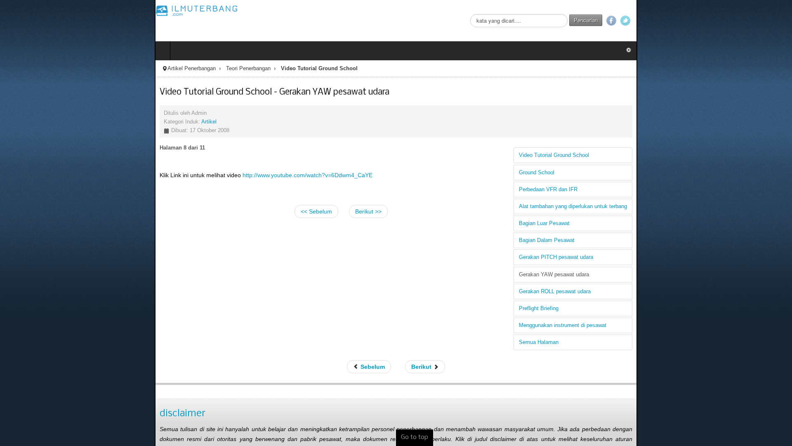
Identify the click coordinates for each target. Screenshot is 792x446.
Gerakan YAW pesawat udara (709, 275)
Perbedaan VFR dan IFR (703, 189)
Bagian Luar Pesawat (699, 223)
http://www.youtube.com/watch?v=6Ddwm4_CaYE (153, 175)
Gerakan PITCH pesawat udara (711, 257)
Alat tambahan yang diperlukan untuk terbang (728, 206)
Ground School (691, 173)
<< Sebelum (316, 211)
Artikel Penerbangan (37, 68)
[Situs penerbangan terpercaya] (42, 10)
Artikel (54, 122)
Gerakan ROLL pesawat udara (709, 291)
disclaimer (28, 413)
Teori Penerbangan (93, 68)
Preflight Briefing (693, 308)
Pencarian (740, 20)
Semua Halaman (693, 342)
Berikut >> (368, 211)
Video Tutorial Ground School (709, 155)
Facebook (766, 21)
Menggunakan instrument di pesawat (717, 325)
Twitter (780, 21)
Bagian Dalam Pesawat (701, 240)
